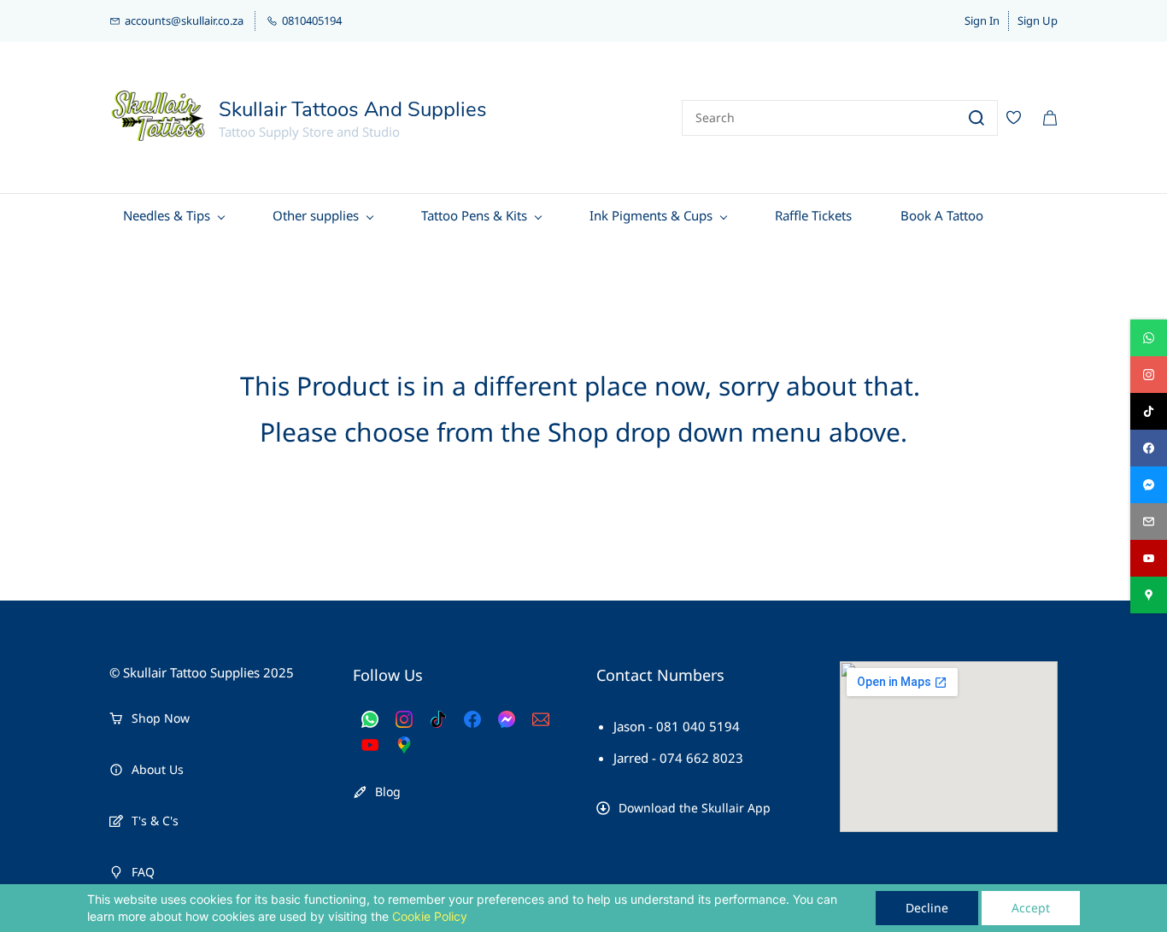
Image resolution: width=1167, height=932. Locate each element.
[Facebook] (472, 719)
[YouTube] (370, 745)
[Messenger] (506, 719)
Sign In (982, 20)
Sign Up (1037, 20)
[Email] (541, 719)
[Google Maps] (404, 745)
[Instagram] (404, 719)
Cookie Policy (429, 916)
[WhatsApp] (370, 719)
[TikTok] (438, 719)
